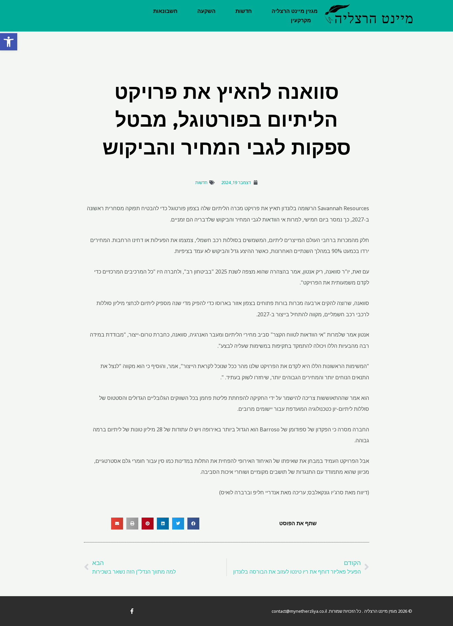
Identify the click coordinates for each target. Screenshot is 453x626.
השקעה (206, 11)
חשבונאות (165, 11)
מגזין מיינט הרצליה (295, 11)
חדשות (243, 11)
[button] (8, 41)
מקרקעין (301, 20)
